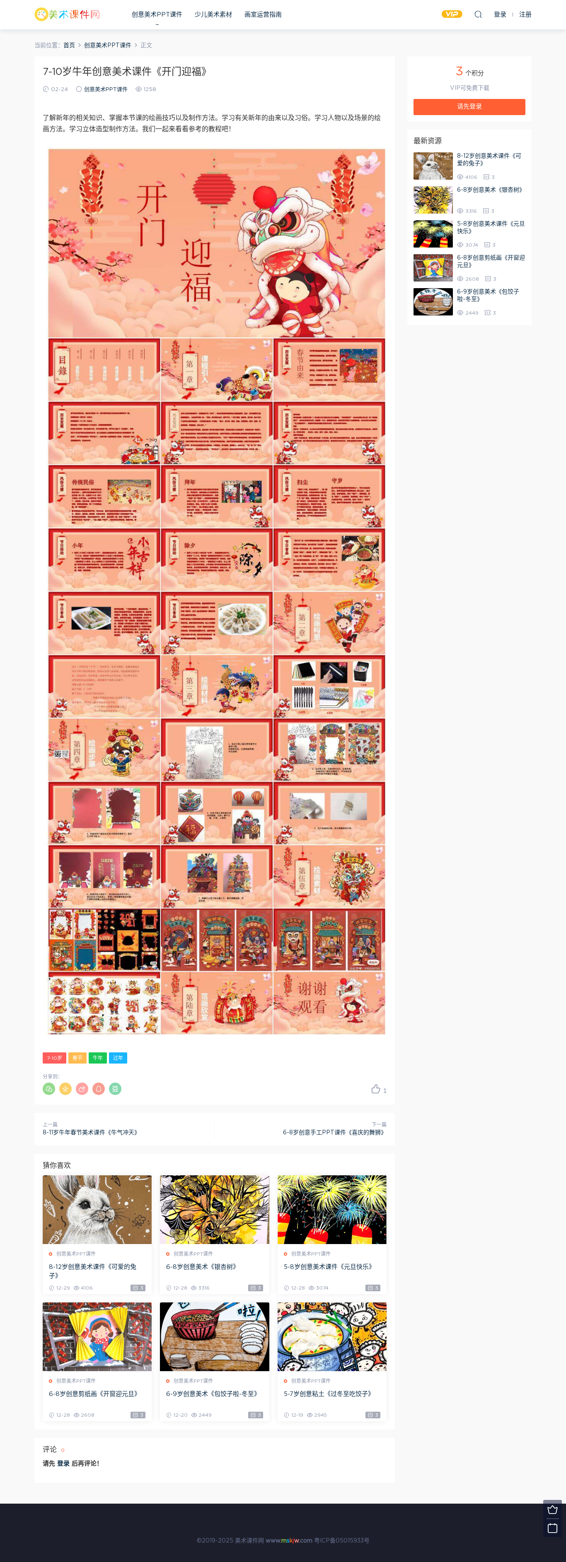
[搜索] (478, 14)
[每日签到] (552, 1528)
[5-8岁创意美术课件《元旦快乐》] (332, 1209)
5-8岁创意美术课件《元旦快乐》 (329, 1267)
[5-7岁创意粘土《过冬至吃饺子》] (332, 1336)
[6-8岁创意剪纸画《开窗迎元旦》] (97, 1336)
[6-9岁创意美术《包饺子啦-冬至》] (214, 1336)
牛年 (98, 1058)
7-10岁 (54, 1058)
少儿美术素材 (213, 15)
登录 (63, 1464)
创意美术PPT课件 (157, 15)
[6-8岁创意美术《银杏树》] (214, 1209)
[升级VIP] (552, 1509)
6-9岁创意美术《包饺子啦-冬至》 (213, 1394)
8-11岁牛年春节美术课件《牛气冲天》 (91, 1133)
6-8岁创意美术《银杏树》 (202, 1267)
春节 (77, 1058)
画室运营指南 (263, 15)
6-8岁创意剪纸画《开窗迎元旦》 (94, 1394)
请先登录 (469, 106)
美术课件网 (67, 14)
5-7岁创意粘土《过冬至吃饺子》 (329, 1394)
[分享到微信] (49, 1089)
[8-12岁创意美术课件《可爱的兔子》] (97, 1209)
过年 (118, 1058)
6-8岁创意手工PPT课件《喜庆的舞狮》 (335, 1133)
